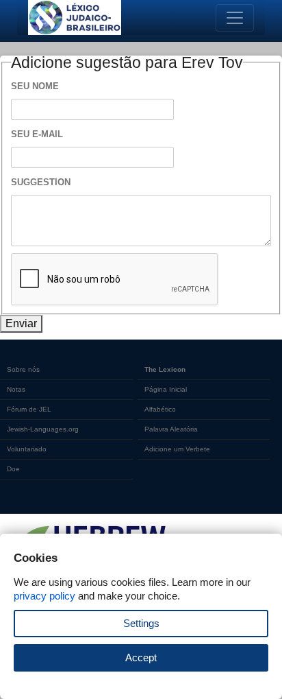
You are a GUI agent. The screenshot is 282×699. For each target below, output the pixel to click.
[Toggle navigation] (235, 18)
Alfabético (160, 409)
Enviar (21, 323)
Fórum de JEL (29, 409)
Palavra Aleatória (171, 429)
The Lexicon (164, 369)
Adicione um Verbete (177, 449)
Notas (16, 389)
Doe (13, 469)
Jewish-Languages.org (43, 429)
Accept (141, 657)
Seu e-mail (37, 134)
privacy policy (44, 596)
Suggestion (40, 182)
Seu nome (35, 86)
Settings (141, 623)
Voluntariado (27, 449)
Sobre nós (23, 369)
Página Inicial (165, 389)
